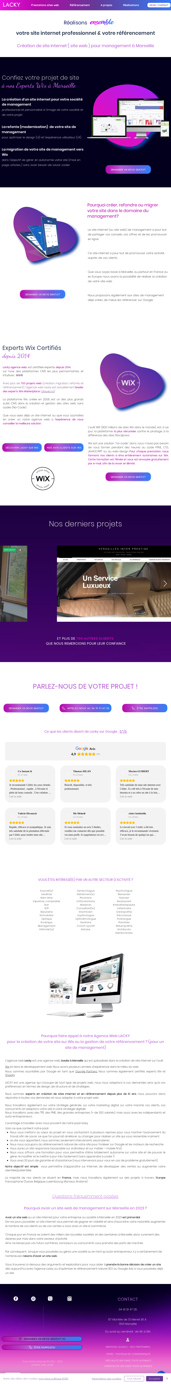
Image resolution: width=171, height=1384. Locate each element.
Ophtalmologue (85, 918)
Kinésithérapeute (124, 904)
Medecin (85, 904)
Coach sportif (86, 926)
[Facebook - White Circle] (16, 1298)
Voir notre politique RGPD (53, 1378)
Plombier (124, 922)
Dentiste (85, 922)
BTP (47, 908)
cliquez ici (48, 391)
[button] (79, 5)
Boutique (47, 922)
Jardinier (46, 894)
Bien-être (47, 897)
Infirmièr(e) (46, 929)
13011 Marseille (128, 1324)
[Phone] (50, 1298)
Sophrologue (85, 915)
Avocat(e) (46, 890)
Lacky (28, 1061)
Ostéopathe (124, 911)
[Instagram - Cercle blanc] (33, 1299)
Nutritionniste (124, 933)
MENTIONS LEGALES (116, 1347)
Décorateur (124, 915)
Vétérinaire (124, 908)
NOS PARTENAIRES (140, 1347)
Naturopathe (124, 926)
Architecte (124, 929)
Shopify (10, 1075)
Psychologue (124, 890)
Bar (46, 904)
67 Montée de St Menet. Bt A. (127, 1319)
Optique (46, 918)
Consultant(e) (85, 908)
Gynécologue (86, 890)
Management (47, 926)
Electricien (86, 911)
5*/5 (123, 731)
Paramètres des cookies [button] (106, 1378)
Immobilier (47, 915)
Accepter (154, 1378)
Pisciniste (86, 897)
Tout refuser (134, 1378)
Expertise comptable (46, 901)
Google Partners (86, 1071)
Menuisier (124, 894)
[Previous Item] (6, 583)
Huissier (124, 897)
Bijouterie (47, 911)
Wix (7, 1067)
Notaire (86, 929)
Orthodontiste (85, 901)
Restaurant (124, 901)
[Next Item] (165, 583)
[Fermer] (167, 1378)
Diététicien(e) (86, 894)
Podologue (124, 918)
